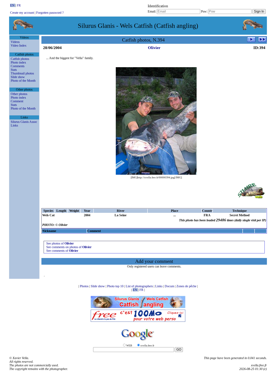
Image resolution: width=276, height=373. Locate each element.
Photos (84, 286)
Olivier (154, 47)
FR (19, 5)
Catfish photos (20, 59)
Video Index (18, 45)
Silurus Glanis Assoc (24, 121)
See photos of (60, 243)
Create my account (22, 12)
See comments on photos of (69, 247)
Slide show (18, 77)
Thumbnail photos (22, 73)
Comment (17, 101)
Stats (14, 69)
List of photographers (140, 286)
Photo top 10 (115, 286)
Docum (170, 286)
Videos (15, 42)
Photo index (18, 62)
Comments (17, 66)
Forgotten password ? (50, 12)
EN (12, 5)
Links (14, 125)
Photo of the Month (23, 80)
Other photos (19, 94)
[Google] (138, 341)
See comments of (62, 250)
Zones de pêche (186, 286)
